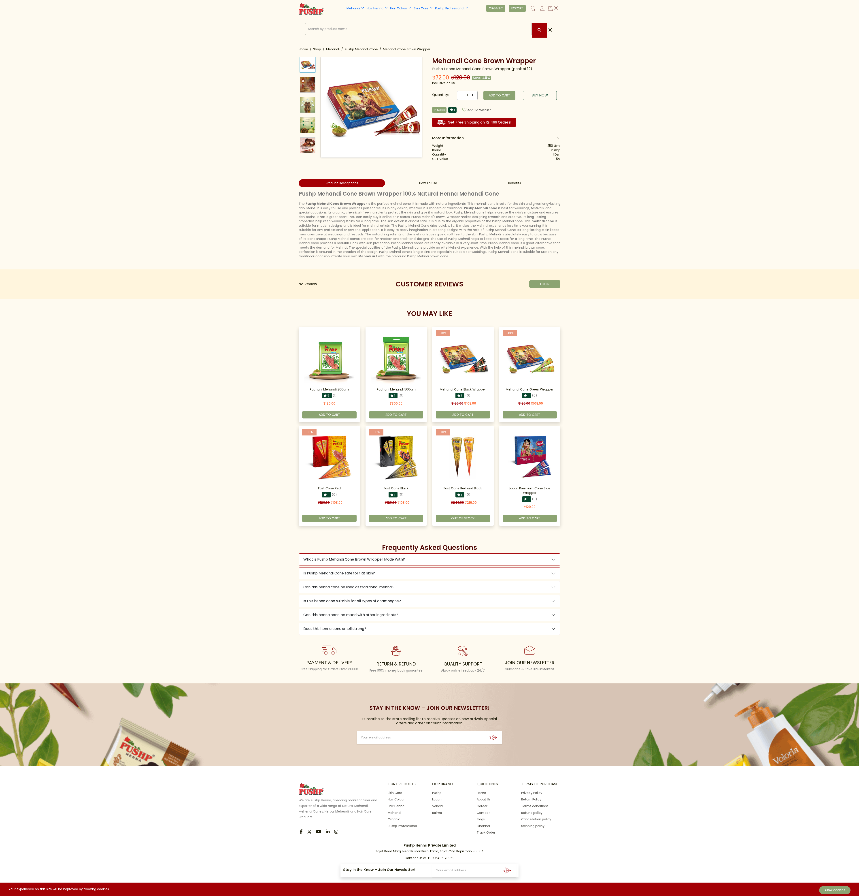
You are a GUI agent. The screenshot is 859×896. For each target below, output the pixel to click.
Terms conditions (535, 806)
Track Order (486, 832)
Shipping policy (532, 826)
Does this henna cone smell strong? (334, 628)
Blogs (481, 819)
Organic (394, 819)
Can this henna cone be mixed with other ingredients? (350, 614)
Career (482, 806)
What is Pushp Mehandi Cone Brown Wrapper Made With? (354, 559)
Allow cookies (835, 890)
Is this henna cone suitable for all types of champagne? (352, 601)
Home (303, 49)
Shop (317, 49)
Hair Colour (398, 8)
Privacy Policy (531, 793)
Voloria (437, 806)
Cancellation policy (536, 819)
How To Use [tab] (428, 183)
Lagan (437, 799)
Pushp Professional (449, 8)
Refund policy (531, 813)
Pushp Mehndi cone (480, 208)
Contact (483, 813)
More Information (448, 138)
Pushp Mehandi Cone (361, 49)
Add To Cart (329, 414)
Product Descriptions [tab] (342, 183)
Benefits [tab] (514, 183)
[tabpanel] (429, 225)
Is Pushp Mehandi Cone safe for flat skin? (339, 573)
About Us (484, 799)
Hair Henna (375, 8)
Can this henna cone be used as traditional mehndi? (348, 587)
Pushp (437, 793)
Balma (437, 813)
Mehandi (353, 8)
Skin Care (421, 8)
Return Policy (531, 799)
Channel (483, 826)
